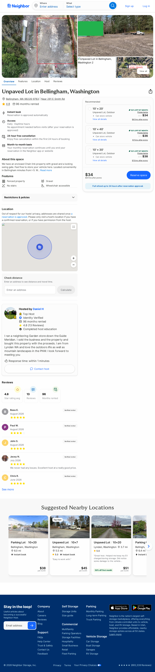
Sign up (129, 6)
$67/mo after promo (140, 119)
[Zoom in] (73, 258)
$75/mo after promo (140, 160)
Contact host (41, 368)
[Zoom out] (73, 265)
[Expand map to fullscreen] (73, 226)
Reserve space (138, 175)
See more (8, 489)
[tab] (9, 81)
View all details (100, 119)
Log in (146, 6)
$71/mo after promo (140, 140)
